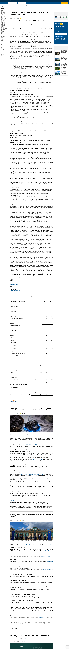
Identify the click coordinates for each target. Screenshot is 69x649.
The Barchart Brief (3, 55)
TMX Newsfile (3, 69)
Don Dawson (3, 21)
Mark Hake (2, 27)
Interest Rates (3, 49)
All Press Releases (3, 65)
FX (1, 48)
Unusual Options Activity (4, 57)
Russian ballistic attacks (47, 569)
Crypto (2, 45)
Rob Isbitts (2, 31)
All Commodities (3, 36)
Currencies (19, 5)
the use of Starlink (48, 550)
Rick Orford (2, 30)
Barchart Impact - (12, 410)
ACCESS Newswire (3, 66)
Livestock (2, 39)
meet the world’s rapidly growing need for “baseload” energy (32, 474)
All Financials (2, 44)
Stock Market (3, 51)
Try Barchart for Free (64, 2)
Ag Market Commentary (4, 62)
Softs (1, 41)
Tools (33, 5)
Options (6, 5)
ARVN (56, 17)
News (29, 5)
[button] (67, 5)
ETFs (11, 5)
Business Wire (3, 67)
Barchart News (3, 10)
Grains (2, 38)
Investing (25, 5)
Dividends (2, 46)
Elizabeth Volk (3, 22)
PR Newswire (3, 70)
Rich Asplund (3, 29)
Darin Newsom (3, 20)
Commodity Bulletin (3, 60)
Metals (2, 40)
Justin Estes (2, 26)
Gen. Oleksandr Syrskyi (42, 617)
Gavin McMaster (3, 23)
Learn (36, 5)
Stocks (2, 5)
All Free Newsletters (3, 54)
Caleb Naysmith (3, 19)
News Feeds (2, 14)
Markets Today (3, 9)
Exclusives (2, 11)
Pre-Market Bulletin (3, 59)
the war (39, 586)
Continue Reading (14, 628)
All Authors (2, 33)
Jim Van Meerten (3, 25)
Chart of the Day (3, 13)
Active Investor (3, 56)
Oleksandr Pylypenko (4, 28)
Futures (14, 5)
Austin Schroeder (3, 18)
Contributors (3, 12)
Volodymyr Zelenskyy (28, 544)
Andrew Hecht (3, 17)
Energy (2, 37)
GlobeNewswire (3, 68)
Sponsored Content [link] (25, 410)
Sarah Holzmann (3, 32)
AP (14, 518)
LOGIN (59, 2)
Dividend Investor (3, 58)
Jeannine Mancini (3, 24)
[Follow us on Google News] (22, 18)
